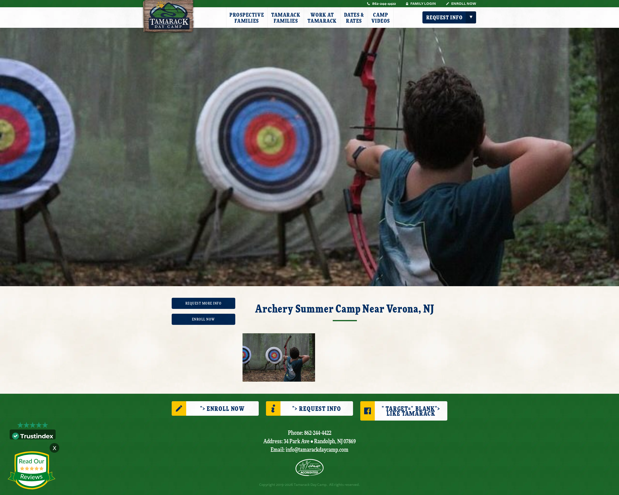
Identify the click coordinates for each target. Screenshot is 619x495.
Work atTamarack (322, 18)
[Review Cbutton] (31, 470)
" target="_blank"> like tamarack (411, 411)
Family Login (423, 3)
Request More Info (203, 303)
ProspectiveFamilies (246, 18)
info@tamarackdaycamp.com (317, 450)
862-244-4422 (384, 3)
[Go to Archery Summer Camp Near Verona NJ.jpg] (279, 357)
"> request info (316, 409)
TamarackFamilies (285, 18)
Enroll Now (463, 3)
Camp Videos (380, 18)
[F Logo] (309, 467)
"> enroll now (222, 409)
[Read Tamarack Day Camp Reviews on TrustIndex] (32, 435)
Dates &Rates (354, 18)
